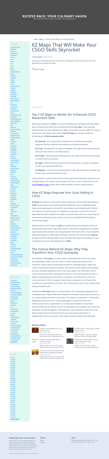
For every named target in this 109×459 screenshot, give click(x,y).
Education (13, 76)
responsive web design (16, 292)
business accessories (16, 228)
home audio (13, 147)
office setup (13, 224)
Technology (13, 78)
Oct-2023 (13, 361)
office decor (13, 195)
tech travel (13, 176)
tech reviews (14, 154)
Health (12, 74)
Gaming (41, 39)
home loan (13, 323)
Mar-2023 (13, 404)
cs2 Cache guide (14, 340)
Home (36, 39)
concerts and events (15, 286)
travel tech (13, 131)
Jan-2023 (13, 384)
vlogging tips (14, 199)
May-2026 (13, 413)
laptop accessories (15, 182)
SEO (12, 63)
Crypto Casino (14, 106)
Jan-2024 (13, 394)
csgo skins (13, 290)
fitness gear (13, 166)
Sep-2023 (13, 380)
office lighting (14, 94)
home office (13, 108)
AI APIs (12, 113)
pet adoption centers (16, 338)
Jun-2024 (13, 369)
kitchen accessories (15, 217)
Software (13, 82)
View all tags (14, 342)
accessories (13, 141)
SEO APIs (13, 88)
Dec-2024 (13, 409)
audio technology (15, 110)
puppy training (14, 296)
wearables (13, 197)
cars (12, 307)
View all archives (15, 419)
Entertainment (14, 53)
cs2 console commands (16, 294)
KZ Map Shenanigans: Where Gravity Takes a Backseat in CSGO (86, 341)
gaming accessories (15, 129)
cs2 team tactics (14, 311)
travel (12, 201)
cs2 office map (14, 309)
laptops (12, 221)
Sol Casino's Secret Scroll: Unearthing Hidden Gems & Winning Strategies (52, 352)
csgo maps (13, 305)
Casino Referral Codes (16, 115)
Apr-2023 (13, 390)
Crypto (12, 252)
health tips (13, 189)
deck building (14, 280)
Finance (12, 69)
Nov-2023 (13, 392)
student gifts (14, 211)
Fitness (12, 80)
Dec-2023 (13, 378)
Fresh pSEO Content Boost (17, 256)
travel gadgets (14, 207)
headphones (14, 236)
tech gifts (13, 191)
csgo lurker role (14, 321)
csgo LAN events (15, 329)
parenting (13, 172)
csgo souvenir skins (15, 327)
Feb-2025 (13, 411)
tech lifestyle (14, 240)
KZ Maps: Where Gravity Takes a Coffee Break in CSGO (86, 330)
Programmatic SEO (15, 86)
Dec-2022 (13, 359)
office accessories (15, 219)
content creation (14, 230)
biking (12, 184)
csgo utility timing (15, 317)
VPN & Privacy (14, 265)
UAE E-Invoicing (14, 261)
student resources (15, 205)
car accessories (14, 133)
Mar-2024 (13, 388)
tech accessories (15, 98)
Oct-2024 (13, 374)
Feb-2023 (13, 400)
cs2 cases (13, 313)
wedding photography (16, 288)
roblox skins (13, 319)
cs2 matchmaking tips (16, 336)
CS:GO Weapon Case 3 (41, 184)
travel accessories (15, 160)
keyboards (13, 244)
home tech (13, 250)
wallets (12, 242)
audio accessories (15, 168)
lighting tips (13, 193)
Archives (42, 442)
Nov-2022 (13, 406)
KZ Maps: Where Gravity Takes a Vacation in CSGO (50, 341)
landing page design (15, 282)
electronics (13, 246)
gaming (12, 209)
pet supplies (13, 145)
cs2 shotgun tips (14, 333)
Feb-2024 (13, 372)
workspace (13, 92)
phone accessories (15, 135)
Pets (12, 59)
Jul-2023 (13, 376)
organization (14, 238)
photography (14, 150)
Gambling (13, 90)
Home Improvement (15, 47)
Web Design (13, 49)
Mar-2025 (13, 417)
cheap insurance (15, 284)
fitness (12, 164)
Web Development (15, 71)
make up (13, 301)
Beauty (12, 61)
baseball (13, 315)
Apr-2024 (13, 365)
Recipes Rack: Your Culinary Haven (54, 16)
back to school (14, 178)
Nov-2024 (13, 367)
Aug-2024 (13, 382)
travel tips (13, 232)
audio (12, 213)
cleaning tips (14, 104)
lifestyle (12, 143)
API (11, 102)
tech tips (13, 156)
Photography (14, 55)
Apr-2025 (13, 415)
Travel (12, 84)
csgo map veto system (16, 325)
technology (13, 96)
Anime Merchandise (15, 137)
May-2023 (13, 363)
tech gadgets (14, 117)
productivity (13, 158)
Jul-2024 (13, 402)
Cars (12, 65)
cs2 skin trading (14, 299)
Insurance (13, 51)
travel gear (13, 127)
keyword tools (14, 303)
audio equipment (15, 162)
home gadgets (14, 215)
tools (12, 174)
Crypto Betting (14, 258)
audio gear (13, 170)
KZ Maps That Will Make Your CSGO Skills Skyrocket (51, 330)
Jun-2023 (13, 357)
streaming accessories (16, 119)
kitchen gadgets (14, 226)
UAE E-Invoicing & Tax (16, 263)
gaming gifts (14, 123)
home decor (13, 152)
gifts (12, 125)
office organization (15, 100)
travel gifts (13, 203)
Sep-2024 (13, 396)
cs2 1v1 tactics (14, 331)
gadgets (13, 139)
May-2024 (13, 398)
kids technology (14, 187)
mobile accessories (15, 180)
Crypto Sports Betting (16, 248)
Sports (12, 67)
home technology (15, 234)
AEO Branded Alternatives (17, 254)
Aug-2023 (13, 386)
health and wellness (15, 121)
